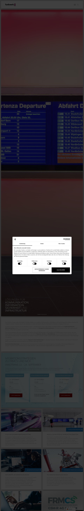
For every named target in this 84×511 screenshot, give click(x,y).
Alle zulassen (61, 269)
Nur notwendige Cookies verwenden (42, 270)
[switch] (34, 264)
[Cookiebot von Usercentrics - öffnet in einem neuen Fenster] (64, 239)
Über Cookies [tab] (62, 243)
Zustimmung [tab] (22, 243)
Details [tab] (42, 243)
